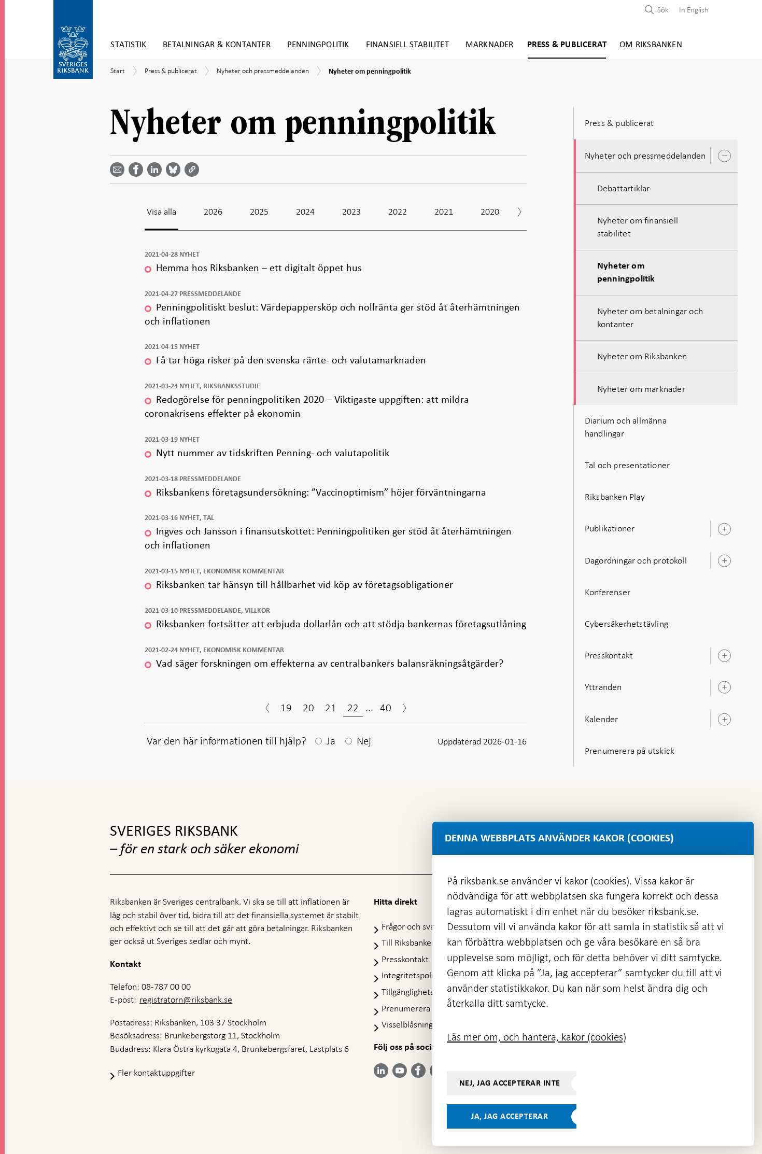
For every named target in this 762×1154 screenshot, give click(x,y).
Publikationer (610, 528)
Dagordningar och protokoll (636, 560)
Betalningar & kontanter (217, 44)
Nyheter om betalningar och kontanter (650, 317)
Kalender (601, 719)
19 (286, 707)
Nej (364, 741)
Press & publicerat (567, 44)
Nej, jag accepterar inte (509, 1083)
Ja (331, 741)
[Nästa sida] (404, 709)
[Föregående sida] (267, 709)
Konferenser (607, 592)
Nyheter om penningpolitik (626, 272)
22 (353, 707)
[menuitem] (691, 9)
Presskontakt (609, 655)
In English (694, 10)
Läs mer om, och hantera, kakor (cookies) (536, 1037)
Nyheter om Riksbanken (642, 356)
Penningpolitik (318, 44)
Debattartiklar (623, 188)
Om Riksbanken (650, 44)
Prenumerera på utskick (629, 750)
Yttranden (603, 687)
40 (385, 707)
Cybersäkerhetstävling (626, 623)
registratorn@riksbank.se (185, 999)
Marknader (489, 44)
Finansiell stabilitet (407, 44)
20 (308, 707)
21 (330, 707)
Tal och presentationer (627, 465)
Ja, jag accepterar (509, 1116)
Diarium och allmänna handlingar (626, 427)
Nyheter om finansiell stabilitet (637, 227)
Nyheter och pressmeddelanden (645, 155)
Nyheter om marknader (641, 389)
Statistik (128, 44)
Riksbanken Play (615, 496)
